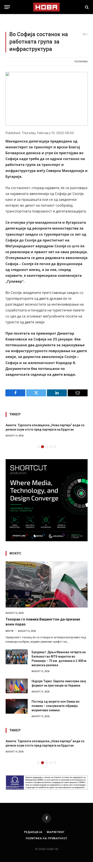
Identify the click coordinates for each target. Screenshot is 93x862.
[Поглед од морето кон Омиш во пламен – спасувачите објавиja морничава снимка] (17, 706)
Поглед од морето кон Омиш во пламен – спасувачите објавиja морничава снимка (56, 706)
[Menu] (7, 7)
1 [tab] (38, 446)
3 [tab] (47, 446)
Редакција (33, 832)
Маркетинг (56, 832)
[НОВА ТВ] (46, 7)
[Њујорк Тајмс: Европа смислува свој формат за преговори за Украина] (17, 686)
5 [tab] (55, 446)
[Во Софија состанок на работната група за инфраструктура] (46, 99)
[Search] (86, 7)
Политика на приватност (46, 838)
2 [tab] (42, 446)
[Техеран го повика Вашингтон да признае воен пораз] (47, 584)
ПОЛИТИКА (81, 61)
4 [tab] (51, 446)
